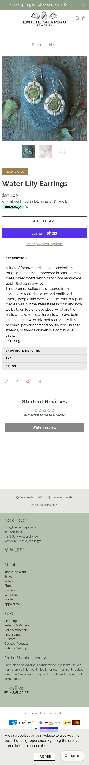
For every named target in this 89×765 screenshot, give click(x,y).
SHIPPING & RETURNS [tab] (23, 350)
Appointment (13, 604)
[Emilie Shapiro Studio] (44, 18)
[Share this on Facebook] (17, 382)
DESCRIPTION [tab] (16, 258)
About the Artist (15, 572)
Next (53, 45)
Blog (7, 585)
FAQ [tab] (9, 358)
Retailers (10, 581)
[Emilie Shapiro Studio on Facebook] (6, 551)
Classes (9, 590)
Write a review (44, 427)
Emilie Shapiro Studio (49, 713)
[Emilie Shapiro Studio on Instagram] (17, 551)
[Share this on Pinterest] (28, 382)
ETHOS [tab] (11, 366)
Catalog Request (16, 643)
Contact (10, 599)
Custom (9, 639)
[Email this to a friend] (39, 382)
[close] (83, 5)
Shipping (10, 621)
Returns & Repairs (16, 625)
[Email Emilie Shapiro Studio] (22, 551)
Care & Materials (16, 630)
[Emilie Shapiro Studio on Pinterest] (12, 551)
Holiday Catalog (15, 648)
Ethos (8, 576)
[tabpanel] (44, 304)
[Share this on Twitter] (6, 382)
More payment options (44, 244)
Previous (39, 45)
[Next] (80, 98)
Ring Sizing (12, 634)
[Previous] (9, 98)
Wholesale (11, 595)
